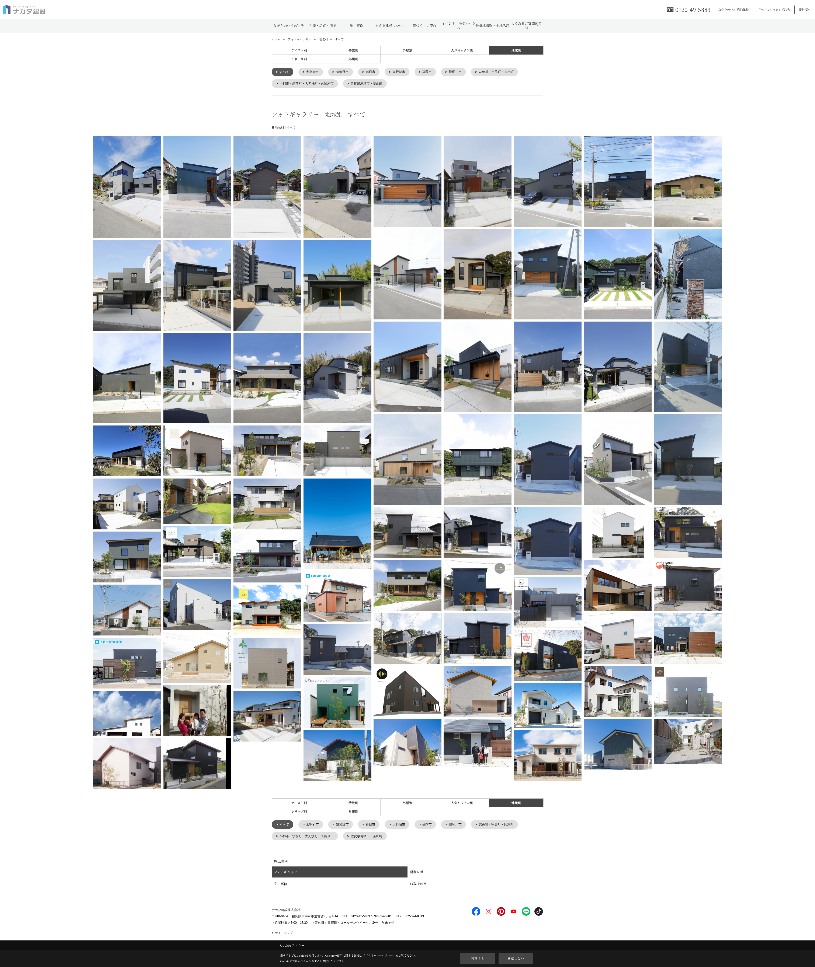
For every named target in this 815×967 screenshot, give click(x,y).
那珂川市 (455, 72)
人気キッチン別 (462, 50)
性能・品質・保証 (322, 25)
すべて (284, 72)
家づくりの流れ (424, 25)
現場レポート (420, 871)
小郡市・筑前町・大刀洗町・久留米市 (307, 83)
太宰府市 (312, 72)
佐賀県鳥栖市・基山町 (366, 83)
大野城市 (398, 72)
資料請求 (805, 9)
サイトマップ (284, 933)
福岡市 (427, 72)
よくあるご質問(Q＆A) (526, 25)
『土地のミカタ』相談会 (773, 9)
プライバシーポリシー (379, 955)
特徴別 (353, 50)
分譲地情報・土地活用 (492, 25)
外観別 (353, 59)
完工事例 (280, 883)
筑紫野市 (342, 72)
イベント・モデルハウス (458, 25)
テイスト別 (299, 50)
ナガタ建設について (390, 25)
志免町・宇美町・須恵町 (496, 72)
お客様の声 (418, 883)
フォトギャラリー (287, 871)
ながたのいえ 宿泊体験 (733, 9)
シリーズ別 (299, 59)
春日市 (370, 72)
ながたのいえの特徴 (288, 25)
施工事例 (356, 25)
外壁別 (407, 50)
